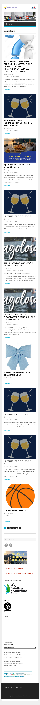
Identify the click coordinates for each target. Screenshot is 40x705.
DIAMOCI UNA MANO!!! (15, 510)
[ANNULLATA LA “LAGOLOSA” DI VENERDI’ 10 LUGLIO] (20, 249)
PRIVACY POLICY (9, 687)
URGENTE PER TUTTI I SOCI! (17, 414)
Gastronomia (9, 130)
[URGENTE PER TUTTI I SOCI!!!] (20, 202)
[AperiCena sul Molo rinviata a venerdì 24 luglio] (20, 150)
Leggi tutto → (8, 89)
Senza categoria (15, 76)
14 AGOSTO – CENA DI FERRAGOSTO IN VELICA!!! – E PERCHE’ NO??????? (18, 123)
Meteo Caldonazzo (8, 642)
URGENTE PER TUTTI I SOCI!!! (17, 216)
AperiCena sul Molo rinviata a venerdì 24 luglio (17, 165)
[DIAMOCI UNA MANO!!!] (20, 496)
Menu (10, 24)
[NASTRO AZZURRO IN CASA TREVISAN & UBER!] (20, 356)
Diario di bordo (9, 380)
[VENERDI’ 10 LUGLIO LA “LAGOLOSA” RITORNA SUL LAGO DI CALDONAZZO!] (20, 300)
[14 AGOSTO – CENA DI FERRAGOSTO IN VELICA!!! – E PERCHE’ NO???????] (20, 106)
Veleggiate (20, 270)
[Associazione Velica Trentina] (20, 7)
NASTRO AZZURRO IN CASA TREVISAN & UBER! (17, 373)
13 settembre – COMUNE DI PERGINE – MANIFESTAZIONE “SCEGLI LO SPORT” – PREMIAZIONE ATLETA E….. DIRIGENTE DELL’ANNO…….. (18, 66)
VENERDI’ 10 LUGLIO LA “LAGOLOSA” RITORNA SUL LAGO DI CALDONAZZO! (19, 317)
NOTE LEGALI (20, 687)
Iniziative (8, 76)
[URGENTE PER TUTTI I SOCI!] (20, 400)
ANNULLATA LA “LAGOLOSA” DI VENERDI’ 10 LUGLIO (19, 264)
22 (17, 528)
